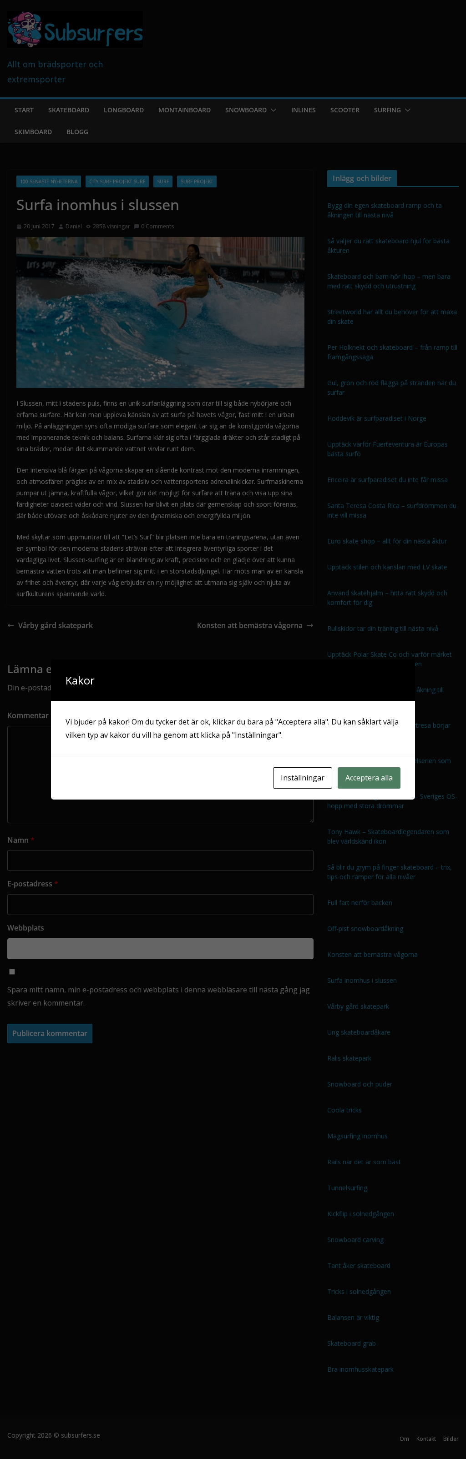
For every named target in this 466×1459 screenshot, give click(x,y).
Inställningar (302, 778)
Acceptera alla (369, 778)
